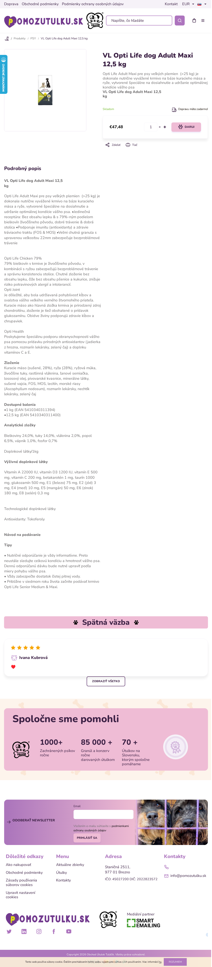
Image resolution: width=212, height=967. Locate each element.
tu (160, 961)
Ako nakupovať (18, 865)
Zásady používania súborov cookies (21, 882)
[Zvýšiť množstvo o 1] (164, 127)
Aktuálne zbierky (70, 865)
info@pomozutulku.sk (188, 875)
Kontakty (63, 880)
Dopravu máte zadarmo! (193, 109)
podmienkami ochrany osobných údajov (101, 828)
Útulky (61, 872)
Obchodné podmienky (40, 4)
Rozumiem (175, 961)
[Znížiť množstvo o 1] (159, 127)
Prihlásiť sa (87, 838)
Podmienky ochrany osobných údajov (93, 4)
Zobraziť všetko (106, 681)
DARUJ (189, 127)
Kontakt (171, 4)
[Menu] (204, 20)
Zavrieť (155, 150)
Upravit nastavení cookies (20, 895)
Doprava (11, 4)
